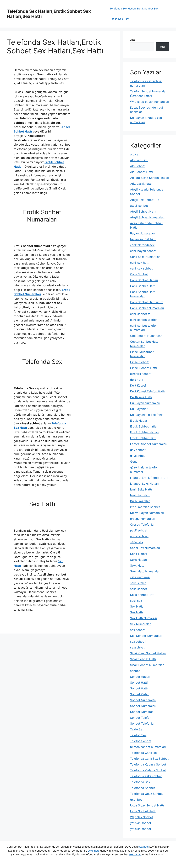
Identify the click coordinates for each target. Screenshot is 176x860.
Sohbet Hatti (139, 682)
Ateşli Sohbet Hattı (143, 211)
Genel (134, 461)
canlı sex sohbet (141, 268)
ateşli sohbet (139, 205)
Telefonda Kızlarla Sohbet (148, 770)
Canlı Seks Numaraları (145, 256)
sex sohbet (137, 630)
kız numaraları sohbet (145, 507)
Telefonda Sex (140, 782)
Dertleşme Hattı (141, 397)
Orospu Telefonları (142, 524)
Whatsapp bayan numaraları (149, 101)
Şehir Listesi (138, 554)
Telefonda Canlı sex (143, 753)
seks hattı (94, 850)
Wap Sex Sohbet (141, 817)
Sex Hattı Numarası (143, 618)
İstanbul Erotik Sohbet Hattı (149, 477)
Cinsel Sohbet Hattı (143, 368)
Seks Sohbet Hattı (142, 595)
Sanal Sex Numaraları (145, 548)
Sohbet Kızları (139, 694)
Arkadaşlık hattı (141, 183)
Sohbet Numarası (142, 712)
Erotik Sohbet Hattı (143, 438)
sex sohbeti (138, 641)
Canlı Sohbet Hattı (142, 286)
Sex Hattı (136, 612)
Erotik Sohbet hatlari (144, 426)
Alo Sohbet (137, 166)
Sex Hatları (137, 606)
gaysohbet (137, 455)
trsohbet (136, 799)
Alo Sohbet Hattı (141, 172)
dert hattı (136, 379)
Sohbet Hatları (140, 676)
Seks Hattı (137, 565)
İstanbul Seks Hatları (144, 483)
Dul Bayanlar (138, 409)
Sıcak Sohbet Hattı (143, 659)
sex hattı (143, 846)
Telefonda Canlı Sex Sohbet (149, 758)
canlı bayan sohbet (143, 251)
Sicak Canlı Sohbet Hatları (148, 653)
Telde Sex (137, 729)
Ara (132, 40)
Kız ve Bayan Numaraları (147, 513)
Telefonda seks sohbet (146, 776)
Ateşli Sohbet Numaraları (147, 217)
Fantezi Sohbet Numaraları (148, 444)
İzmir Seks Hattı (141, 489)
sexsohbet (137, 647)
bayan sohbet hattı (143, 239)
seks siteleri (138, 583)
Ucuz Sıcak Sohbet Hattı (147, 805)
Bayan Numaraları (142, 233)
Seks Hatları (138, 559)
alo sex (135, 154)
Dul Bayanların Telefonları (147, 414)
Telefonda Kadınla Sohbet (148, 764)
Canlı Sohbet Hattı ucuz (146, 302)
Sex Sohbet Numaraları (146, 635)
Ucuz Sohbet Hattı (143, 811)
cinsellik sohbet (140, 374)
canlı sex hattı (139, 262)
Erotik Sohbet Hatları (144, 432)
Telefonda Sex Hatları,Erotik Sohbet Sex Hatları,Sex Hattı (134, 13)
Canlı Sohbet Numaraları (147, 308)
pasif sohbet (138, 530)
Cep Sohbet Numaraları (146, 335)
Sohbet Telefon (140, 717)
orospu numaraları (142, 518)
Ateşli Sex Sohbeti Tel (145, 200)
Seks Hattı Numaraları (145, 571)
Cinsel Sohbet (139, 362)
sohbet (135, 671)
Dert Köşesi (138, 385)
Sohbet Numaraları (143, 706)
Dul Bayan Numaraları (145, 403)
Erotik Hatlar (138, 420)
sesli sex (136, 600)
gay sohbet (138, 450)
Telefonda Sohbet (142, 788)
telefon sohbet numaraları (148, 747)
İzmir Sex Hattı (140, 495)
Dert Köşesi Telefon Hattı (147, 391)
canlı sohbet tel (140, 314)
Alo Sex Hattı (139, 160)
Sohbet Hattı (139, 688)
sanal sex (136, 542)
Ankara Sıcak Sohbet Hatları (149, 178)
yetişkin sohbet (140, 823)
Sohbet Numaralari (143, 700)
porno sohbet (139, 536)
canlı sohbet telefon (143, 319)
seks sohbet (138, 589)
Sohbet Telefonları (142, 723)
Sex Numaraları (140, 624)
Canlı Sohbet (139, 274)
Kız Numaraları (140, 501)
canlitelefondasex (142, 245)
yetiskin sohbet (140, 829)
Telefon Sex (138, 735)
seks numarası (140, 577)
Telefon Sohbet (140, 741)
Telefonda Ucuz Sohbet (146, 793)
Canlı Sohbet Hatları (144, 280)
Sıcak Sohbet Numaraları (147, 665)
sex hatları (135, 854)
